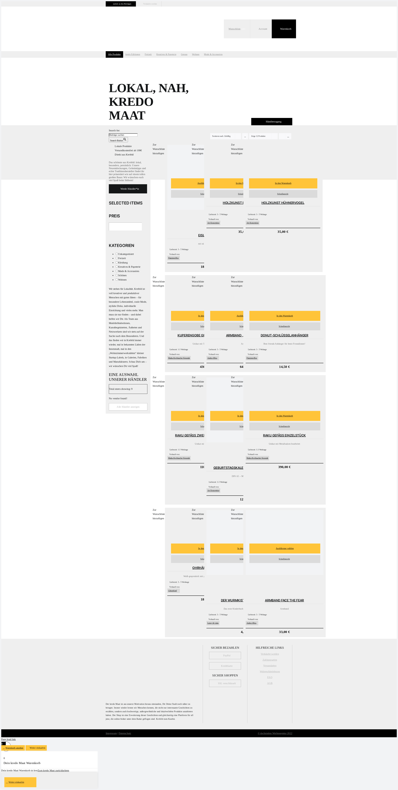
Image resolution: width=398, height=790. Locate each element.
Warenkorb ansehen (14, 748)
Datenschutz (125, 733)
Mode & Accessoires (128, 271)
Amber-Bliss (212, 358)
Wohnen (122, 279)
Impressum (111, 733)
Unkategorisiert (126, 254)
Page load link (8, 739)
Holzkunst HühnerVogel (282, 203)
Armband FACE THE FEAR (284, 600)
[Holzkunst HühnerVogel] (283, 161)
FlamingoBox (173, 258)
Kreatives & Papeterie (129, 266)
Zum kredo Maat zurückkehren (53, 770)
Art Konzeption (213, 223)
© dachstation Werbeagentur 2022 (275, 733)
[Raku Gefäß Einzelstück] (284, 393)
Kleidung (123, 262)
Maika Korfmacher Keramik (179, 358)
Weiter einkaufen (16, 782)
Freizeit (122, 258)
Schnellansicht (282, 194)
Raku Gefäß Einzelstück (284, 435)
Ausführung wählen (285, 548)
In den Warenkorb (283, 183)
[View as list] (288, 136)
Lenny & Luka (213, 623)
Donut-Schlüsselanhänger (284, 335)
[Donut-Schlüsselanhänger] (284, 293)
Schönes (122, 275)
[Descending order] (245, 136)
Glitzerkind (172, 591)
